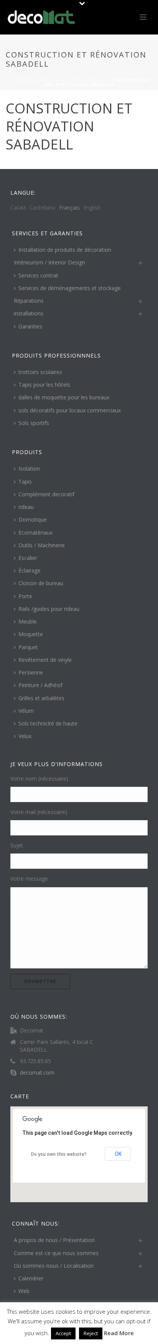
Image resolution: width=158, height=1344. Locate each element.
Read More (119, 1333)
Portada (21, 80)
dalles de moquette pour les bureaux (63, 397)
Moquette (30, 634)
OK (118, 1154)
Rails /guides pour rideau (48, 608)
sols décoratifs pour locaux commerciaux (69, 410)
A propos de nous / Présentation (54, 1240)
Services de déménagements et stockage (69, 288)
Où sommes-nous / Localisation (54, 1265)
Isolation (29, 468)
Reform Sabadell (83, 80)
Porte (25, 596)
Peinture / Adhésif (40, 685)
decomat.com (37, 1072)
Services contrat (38, 275)
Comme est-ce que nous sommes (56, 1253)
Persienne (30, 672)
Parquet (28, 647)
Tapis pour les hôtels (44, 384)
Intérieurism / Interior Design (49, 262)
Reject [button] (91, 1333)
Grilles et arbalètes (41, 698)
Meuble (27, 621)
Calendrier (30, 1278)
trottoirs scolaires (40, 372)
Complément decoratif (46, 494)
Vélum (26, 710)
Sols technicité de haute (47, 723)
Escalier (27, 557)
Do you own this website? (59, 1154)
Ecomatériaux (35, 532)
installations (28, 313)
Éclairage (29, 570)
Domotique (32, 519)
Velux (24, 736)
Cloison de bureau (40, 583)
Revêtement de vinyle (45, 659)
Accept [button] (63, 1333)
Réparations (29, 300)
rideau (26, 506)
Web (24, 1291)
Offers (47, 80)
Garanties (30, 326)
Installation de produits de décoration (64, 249)
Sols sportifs (33, 423)
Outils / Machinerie (41, 545)
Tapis (25, 481)
